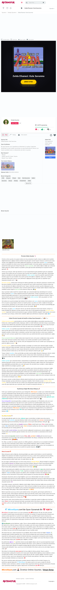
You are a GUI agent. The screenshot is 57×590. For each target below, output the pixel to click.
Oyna (50, 157)
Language (51, 581)
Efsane (14, 178)
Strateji (16, 181)
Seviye (10, 181)
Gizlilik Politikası (29, 579)
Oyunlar (51, 9)
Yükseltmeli (23, 181)
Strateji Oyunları (15, 120)
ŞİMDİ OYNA (28, 82)
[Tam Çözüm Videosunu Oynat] (8, 166)
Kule (19, 178)
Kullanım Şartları (20, 579)
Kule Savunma (26, 178)
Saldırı (33, 178)
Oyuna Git (28, 183)
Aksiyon (8, 178)
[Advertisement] (28, 26)
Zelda (29, 181)
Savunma (4, 181)
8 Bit (3, 178)
